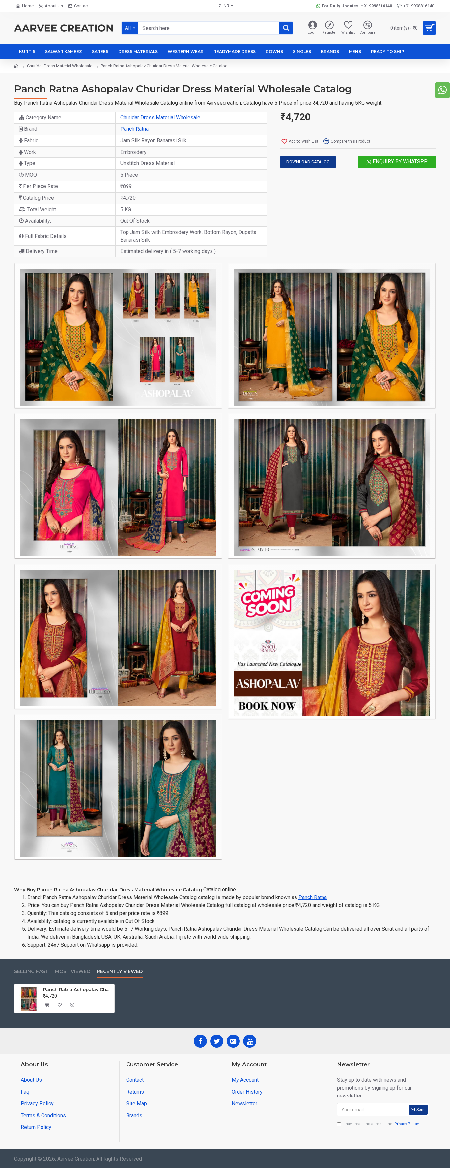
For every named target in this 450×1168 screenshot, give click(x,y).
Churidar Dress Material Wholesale (59, 65)
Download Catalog (308, 161)
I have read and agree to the (381, 1124)
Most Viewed (72, 971)
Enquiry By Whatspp (399, 161)
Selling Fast (31, 971)
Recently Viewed (120, 971)
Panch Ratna (134, 129)
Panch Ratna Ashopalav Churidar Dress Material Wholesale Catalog (77, 989)
